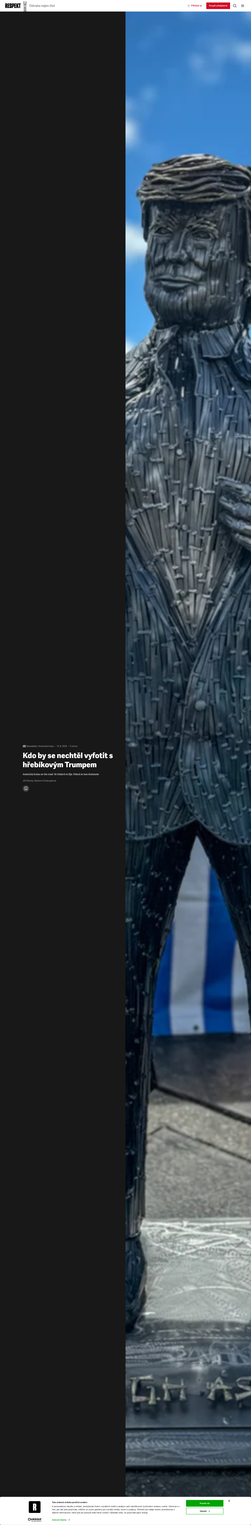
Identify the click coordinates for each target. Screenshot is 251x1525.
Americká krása (46, 746)
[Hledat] (235, 6)
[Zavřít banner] (229, 1501)
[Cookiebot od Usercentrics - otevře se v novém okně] (34, 1520)
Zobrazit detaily (59, 1520)
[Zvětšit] (188, 768)
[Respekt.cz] (13, 5)
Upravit (203, 1511)
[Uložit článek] (26, 788)
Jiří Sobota (28, 780)
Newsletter (31, 746)
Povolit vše (205, 1503)
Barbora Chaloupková (45, 780)
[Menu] (242, 6)
